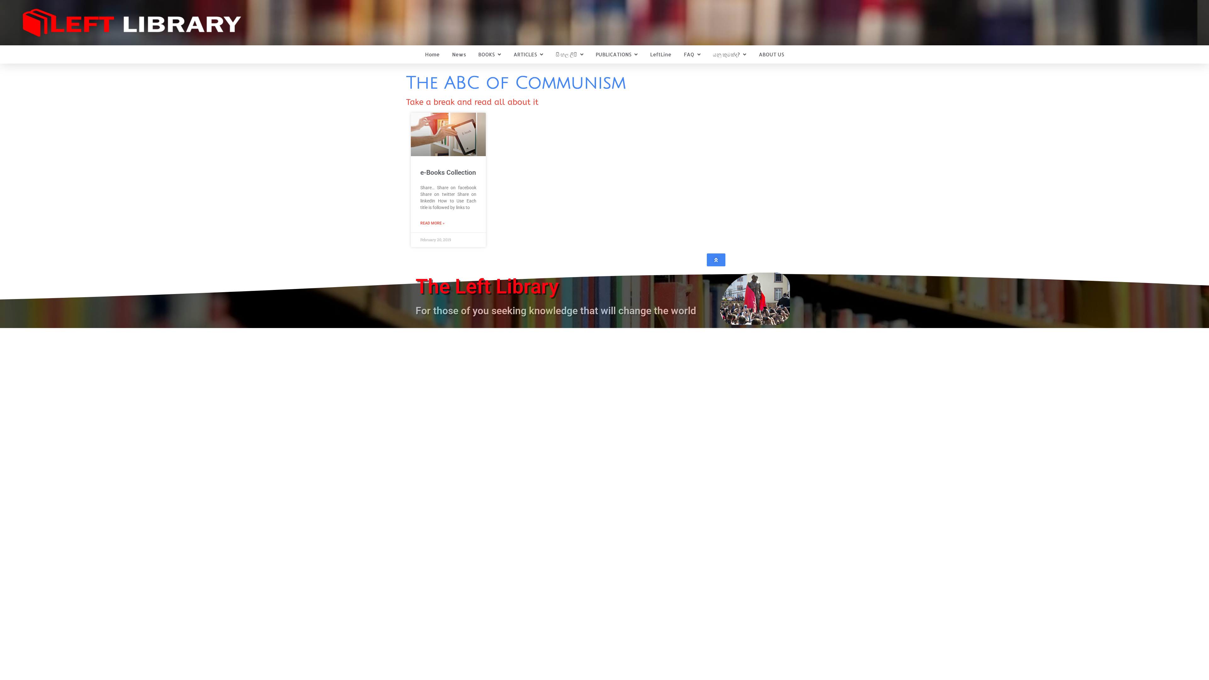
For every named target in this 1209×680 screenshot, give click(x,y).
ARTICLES (525, 54)
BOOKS (486, 54)
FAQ (689, 54)
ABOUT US (771, 54)
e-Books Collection (448, 172)
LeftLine (660, 54)
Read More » (432, 223)
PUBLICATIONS (613, 54)
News (459, 54)
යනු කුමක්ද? (726, 54)
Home (432, 54)
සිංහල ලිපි (566, 54)
